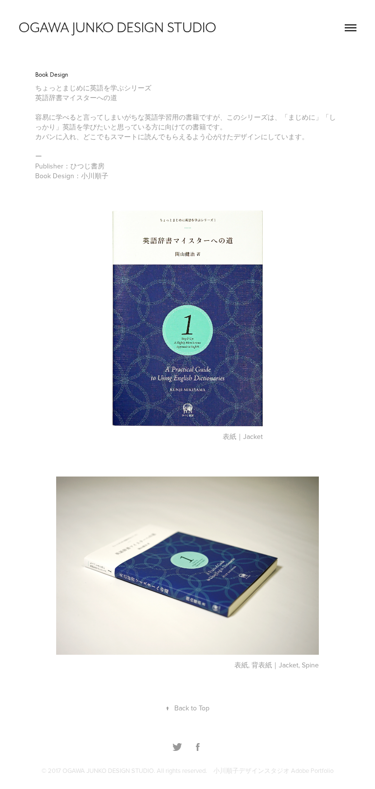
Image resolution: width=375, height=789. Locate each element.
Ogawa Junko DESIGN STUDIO (117, 28)
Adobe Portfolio (312, 770)
